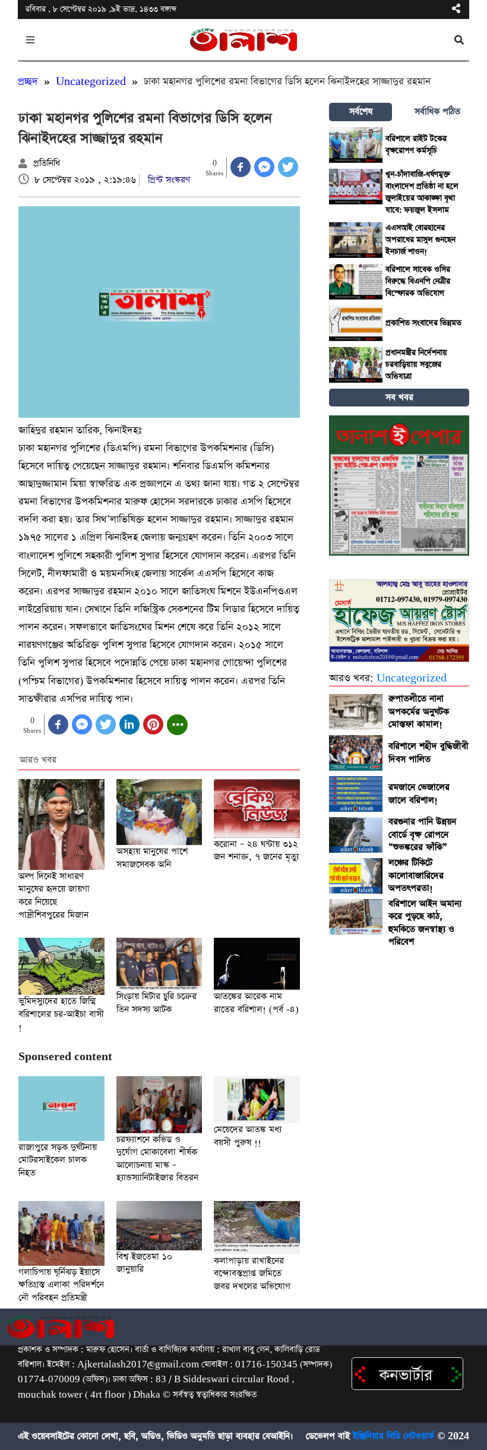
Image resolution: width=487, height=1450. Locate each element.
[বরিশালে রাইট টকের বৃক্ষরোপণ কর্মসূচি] (355, 145)
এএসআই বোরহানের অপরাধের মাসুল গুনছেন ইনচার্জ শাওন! (420, 239)
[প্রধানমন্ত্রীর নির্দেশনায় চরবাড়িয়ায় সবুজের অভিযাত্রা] (355, 365)
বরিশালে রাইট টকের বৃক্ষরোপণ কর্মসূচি (416, 144)
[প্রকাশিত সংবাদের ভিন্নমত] (355, 323)
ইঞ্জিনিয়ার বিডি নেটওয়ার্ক (393, 1436)
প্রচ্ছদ (28, 82)
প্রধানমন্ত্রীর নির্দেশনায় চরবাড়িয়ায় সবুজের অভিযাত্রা (416, 364)
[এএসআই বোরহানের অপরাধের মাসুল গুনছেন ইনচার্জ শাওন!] (355, 240)
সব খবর (399, 397)
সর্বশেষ (360, 111)
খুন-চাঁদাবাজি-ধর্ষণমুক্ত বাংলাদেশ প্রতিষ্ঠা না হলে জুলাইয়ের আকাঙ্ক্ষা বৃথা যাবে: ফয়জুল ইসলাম (421, 192)
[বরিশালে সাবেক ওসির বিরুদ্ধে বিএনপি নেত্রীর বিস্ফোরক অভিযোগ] (355, 282)
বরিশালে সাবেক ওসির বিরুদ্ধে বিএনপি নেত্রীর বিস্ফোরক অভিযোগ (417, 281)
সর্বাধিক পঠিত (437, 111)
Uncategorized (91, 82)
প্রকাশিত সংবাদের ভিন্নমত (423, 323)
